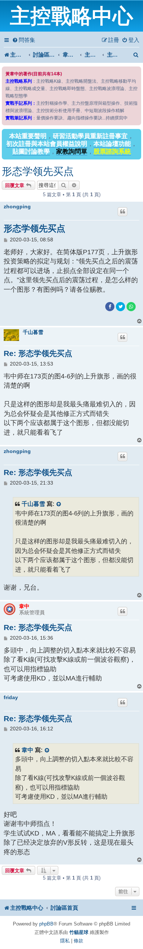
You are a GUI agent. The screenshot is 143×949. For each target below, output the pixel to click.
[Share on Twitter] (120, 306)
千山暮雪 (33, 332)
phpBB (46, 924)
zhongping (17, 206)
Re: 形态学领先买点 (38, 353)
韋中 (24, 606)
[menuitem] (23, 40)
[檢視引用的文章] (59, 503)
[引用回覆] (122, 211)
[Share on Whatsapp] (131, 306)
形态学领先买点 (38, 171)
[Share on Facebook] (109, 306)
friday (11, 697)
